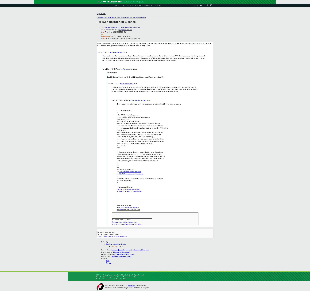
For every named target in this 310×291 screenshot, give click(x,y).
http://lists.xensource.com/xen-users (131, 174)
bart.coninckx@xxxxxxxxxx (137, 100)
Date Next (107, 18)
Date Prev (100, 18)
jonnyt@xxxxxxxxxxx (125, 30)
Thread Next (124, 18)
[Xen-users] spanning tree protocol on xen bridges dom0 (130, 250)
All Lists (102, 14)
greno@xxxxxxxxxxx (110, 28)
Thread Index (141, 18)
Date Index (132, 18)
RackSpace (131, 286)
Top (98, 14)
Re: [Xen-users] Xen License (116, 244)
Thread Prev (115, 18)
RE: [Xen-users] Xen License (124, 254)
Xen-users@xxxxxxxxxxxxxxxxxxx (129, 28)
